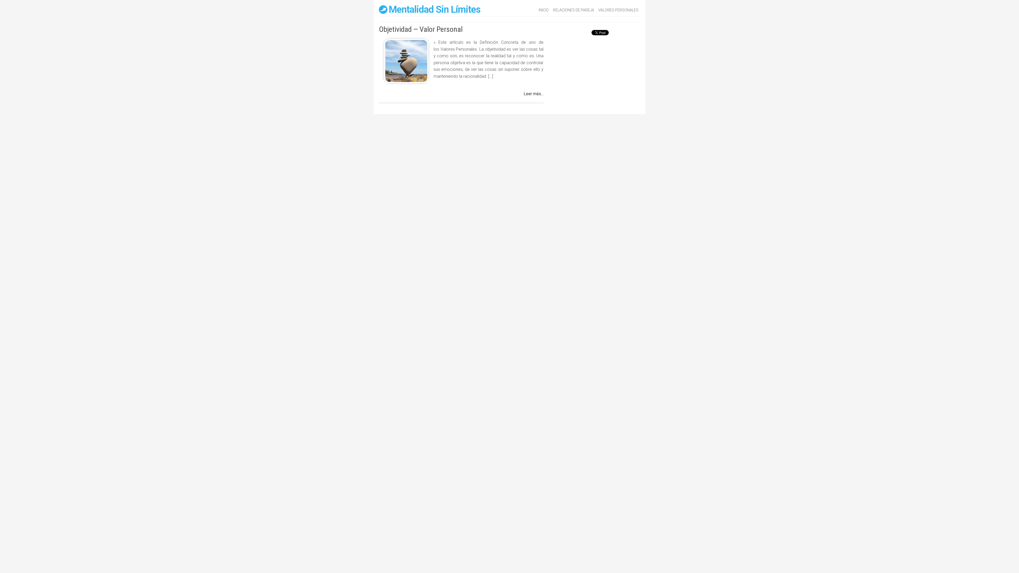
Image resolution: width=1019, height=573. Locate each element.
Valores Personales (618, 10)
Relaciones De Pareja (573, 10)
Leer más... (533, 93)
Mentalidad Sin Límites (434, 9)
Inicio (544, 10)
